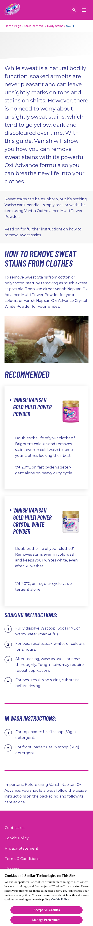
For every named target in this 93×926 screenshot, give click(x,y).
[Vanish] (12, 9)
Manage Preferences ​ (46, 920)
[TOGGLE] (83, 9)
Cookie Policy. (60, 899)
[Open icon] (74, 9)
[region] (46, 897)
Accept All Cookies (46, 910)
